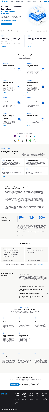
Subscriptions (29, 1)
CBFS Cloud (16, 396)
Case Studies (31, 399)
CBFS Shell (16, 403)
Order (43, 395)
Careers (37, 399)
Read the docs (20, 366)
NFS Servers (24, 402)
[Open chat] (40, 1)
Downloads (18, 1)
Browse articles (4, 366)
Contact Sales (35, 384)
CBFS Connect (17, 395)
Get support (36, 366)
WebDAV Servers (24, 400)
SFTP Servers (24, 396)
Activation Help (44, 399)
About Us (34, 1)
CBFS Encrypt (17, 399)
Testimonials (37, 398)
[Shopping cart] (42, 1)
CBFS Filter (16, 398)
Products (11, 1)
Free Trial (46, 1)
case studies (40, 264)
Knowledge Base (31, 396)
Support (22, 1)
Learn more (3, 46)
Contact (37, 396)
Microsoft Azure (24, 399)
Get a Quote (44, 396)
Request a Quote (25, 384)
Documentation (31, 395)
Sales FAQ (44, 398)
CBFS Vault (16, 402)
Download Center (14, 384)
